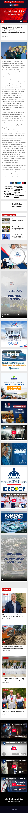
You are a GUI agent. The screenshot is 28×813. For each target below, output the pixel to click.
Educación (5, 594)
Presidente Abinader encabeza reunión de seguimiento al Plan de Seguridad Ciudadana (13, 680)
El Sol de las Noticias (17, 222)
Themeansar (14, 809)
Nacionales (5, 658)
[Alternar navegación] (21, 21)
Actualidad (5, 626)
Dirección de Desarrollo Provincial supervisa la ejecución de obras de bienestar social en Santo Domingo (12, 648)
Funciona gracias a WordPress (10, 808)
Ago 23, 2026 (6, 714)
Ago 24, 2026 (6, 619)
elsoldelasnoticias (13, 11)
